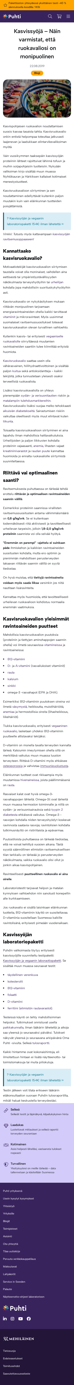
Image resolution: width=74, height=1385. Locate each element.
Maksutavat (10, 1266)
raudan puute (40, 451)
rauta (10, 785)
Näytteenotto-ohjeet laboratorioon (23, 1296)
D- (9, 666)
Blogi (37, 73)
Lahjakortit (9, 1274)
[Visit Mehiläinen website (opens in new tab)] (19, 1338)
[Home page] (12, 16)
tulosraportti (40, 1043)
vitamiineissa (53, 645)
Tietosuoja (9, 1351)
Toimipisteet (10, 1228)
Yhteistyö (8, 1206)
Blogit (6, 1221)
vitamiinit (9, 317)
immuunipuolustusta (54, 766)
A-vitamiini (22, 666)
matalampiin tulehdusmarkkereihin (27, 400)
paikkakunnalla (13, 1027)
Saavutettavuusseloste (16, 1373)
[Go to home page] (14, 1308)
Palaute (7, 1289)
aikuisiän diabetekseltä (19, 411)
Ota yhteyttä (10, 1244)
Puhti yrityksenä (12, 1191)
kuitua (16, 371)
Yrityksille (8, 1213)
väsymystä (19, 706)
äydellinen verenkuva (24, 975)
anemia (38, 446)
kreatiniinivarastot (15, 451)
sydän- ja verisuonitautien (39, 395)
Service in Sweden (14, 1281)
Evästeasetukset (13, 1358)
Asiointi (7, 1236)
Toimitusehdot (11, 1366)
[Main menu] (68, 16)
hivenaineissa (29, 780)
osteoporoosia (13, 766)
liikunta (8, 421)
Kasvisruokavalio (14, 361)
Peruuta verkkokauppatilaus (19, 1259)
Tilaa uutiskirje (11, 1251)
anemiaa (8, 712)
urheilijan (57, 282)
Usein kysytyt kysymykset (18, 1198)
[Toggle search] (50, 16)
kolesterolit (15, 981)
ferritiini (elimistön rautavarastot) (30, 1008)
